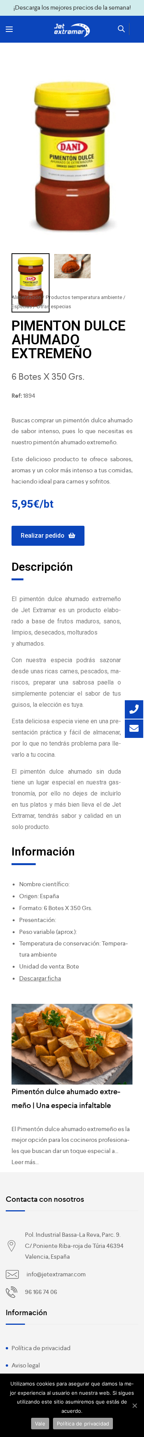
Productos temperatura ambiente (84, 297)
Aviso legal (26, 1365)
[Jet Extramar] (72, 30)
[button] (48, 536)
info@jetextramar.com (56, 1274)
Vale (40, 1423)
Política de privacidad (41, 1348)
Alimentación (26, 297)
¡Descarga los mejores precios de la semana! (72, 7)
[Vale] (134, 1405)
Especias (22, 306)
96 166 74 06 (41, 1292)
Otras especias (53, 306)
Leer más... (25, 1162)
